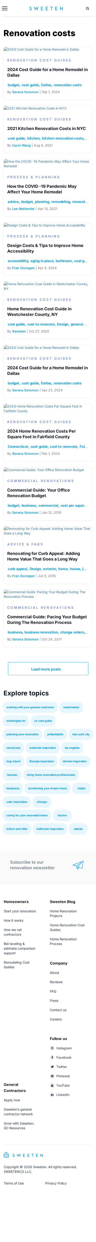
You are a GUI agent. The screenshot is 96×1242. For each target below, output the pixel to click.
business (29, 505)
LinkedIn (62, 1095)
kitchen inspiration (75, 761)
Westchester (71, 707)
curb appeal (17, 569)
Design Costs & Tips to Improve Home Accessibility (45, 248)
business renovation (41, 632)
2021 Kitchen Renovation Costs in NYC (46, 128)
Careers (56, 1019)
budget (13, 85)
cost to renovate (41, 324)
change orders (72, 632)
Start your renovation (20, 911)
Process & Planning (33, 177)
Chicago (42, 802)
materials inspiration (42, 747)
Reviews (56, 982)
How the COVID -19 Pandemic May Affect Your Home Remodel (42, 189)
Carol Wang (21, 145)
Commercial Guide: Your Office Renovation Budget (38, 493)
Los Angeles (72, 747)
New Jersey (13, 747)
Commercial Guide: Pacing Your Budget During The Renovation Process (47, 619)
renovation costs (68, 85)
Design (62, 324)
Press (54, 1000)
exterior (49, 569)
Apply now (12, 1100)
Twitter (61, 1067)
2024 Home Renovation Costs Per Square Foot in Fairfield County (41, 434)
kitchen (33, 138)
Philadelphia (55, 734)
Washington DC (15, 720)
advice (13, 201)
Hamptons (12, 788)
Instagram (64, 1048)
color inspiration (16, 802)
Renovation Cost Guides (39, 60)
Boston (62, 815)
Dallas (46, 85)
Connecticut (18, 446)
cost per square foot (77, 505)
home (63, 569)
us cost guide (43, 720)
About (54, 973)
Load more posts (46, 669)
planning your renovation (22, 734)
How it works (13, 920)
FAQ (53, 991)
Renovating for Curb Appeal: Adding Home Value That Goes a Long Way (43, 556)
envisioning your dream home (47, 788)
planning (42, 201)
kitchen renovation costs (62, 138)
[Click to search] (87, 8)
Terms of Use (14, 1183)
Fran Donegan (23, 268)
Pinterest (63, 1076)
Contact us (58, 1010)
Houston (12, 775)
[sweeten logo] (23, 1154)
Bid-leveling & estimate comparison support (19, 948)
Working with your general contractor (30, 707)
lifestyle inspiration (41, 761)
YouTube (63, 1085)
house (75, 569)
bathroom (64, 261)
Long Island (13, 761)
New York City (80, 734)
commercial (48, 505)
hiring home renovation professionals (51, 775)
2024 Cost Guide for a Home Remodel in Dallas (47, 72)
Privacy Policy (56, 1183)
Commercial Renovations (40, 481)
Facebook (64, 1057)
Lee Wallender (23, 209)
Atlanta (78, 829)
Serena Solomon (25, 92)
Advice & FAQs (25, 544)
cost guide (30, 85)
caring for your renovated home (27, 815)
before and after (17, 829)
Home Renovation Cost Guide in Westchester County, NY (39, 311)
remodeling (60, 201)
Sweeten (19, 331)
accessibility (18, 261)
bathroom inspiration (50, 829)
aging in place (42, 261)
